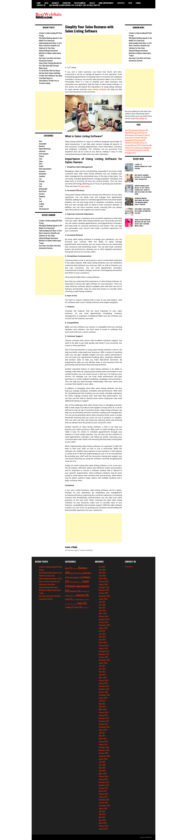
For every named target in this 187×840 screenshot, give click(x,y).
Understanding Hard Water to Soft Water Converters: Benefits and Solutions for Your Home (50, 45)
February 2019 (103, 794)
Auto (46, 3)
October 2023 (103, 657)
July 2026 (102, 567)
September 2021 (104, 727)
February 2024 (103, 645)
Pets (40, 186)
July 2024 (102, 631)
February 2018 (103, 826)
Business (55, 3)
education (66, 3)
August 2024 (103, 628)
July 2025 (102, 602)
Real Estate (42, 191)
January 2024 (103, 648)
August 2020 (103, 759)
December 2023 (104, 651)
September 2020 (104, 756)
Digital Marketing (45, 148)
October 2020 (103, 753)
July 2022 (102, 701)
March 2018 (103, 823)
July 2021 (102, 732)
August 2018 (103, 808)
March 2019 (103, 791)
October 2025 (103, 593)
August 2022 (103, 698)
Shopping (42, 196)
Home (39, 3)
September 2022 (104, 695)
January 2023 (103, 683)
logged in (77, 550)
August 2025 (103, 599)
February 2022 (103, 712)
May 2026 (102, 572)
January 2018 (103, 829)
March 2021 (103, 738)
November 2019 (104, 785)
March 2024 (103, 642)
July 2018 (102, 811)
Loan (40, 183)
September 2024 (104, 625)
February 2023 (103, 680)
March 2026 (103, 578)
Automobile (42, 143)
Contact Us (41, 5)
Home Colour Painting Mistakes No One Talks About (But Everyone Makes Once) (50, 65)
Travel (138, 3)
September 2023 (104, 660)
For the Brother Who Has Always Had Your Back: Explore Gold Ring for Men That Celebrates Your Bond (50, 73)
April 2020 (102, 770)
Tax (40, 198)
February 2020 (103, 776)
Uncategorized (44, 209)
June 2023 (102, 668)
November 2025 (104, 590)
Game (41, 161)
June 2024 (102, 634)
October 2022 (103, 692)
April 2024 (102, 639)
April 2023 (102, 674)
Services (42, 194)
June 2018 (102, 814)
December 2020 (104, 747)
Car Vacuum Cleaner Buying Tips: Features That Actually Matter (74, 5)
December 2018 (104, 799)
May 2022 (102, 703)
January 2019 (103, 797)
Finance (41, 156)
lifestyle (121, 3)
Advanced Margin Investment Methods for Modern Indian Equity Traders (50, 53)
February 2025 (103, 616)
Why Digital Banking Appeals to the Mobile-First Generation (50, 39)
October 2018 (103, 802)
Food (40, 158)
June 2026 (102, 569)
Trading (41, 204)
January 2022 (103, 715)
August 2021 (103, 730)
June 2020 (102, 765)
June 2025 (102, 604)
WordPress (149, 837)
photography (43, 188)
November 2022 (104, 689)
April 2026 (102, 575)
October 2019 (103, 788)
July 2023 (102, 666)
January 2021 (103, 744)
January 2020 (103, 779)
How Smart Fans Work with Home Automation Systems (50, 59)
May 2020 (102, 767)
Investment (42, 173)
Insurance (42, 171)
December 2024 (104, 619)
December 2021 (104, 718)
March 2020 (103, 773)
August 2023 (103, 663)
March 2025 (103, 613)
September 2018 (104, 805)
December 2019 (104, 782)
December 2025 (104, 587)
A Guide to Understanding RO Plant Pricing (50, 34)
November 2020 (104, 750)
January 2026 (103, 584)
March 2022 (103, 709)
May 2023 (102, 671)
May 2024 (102, 636)
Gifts (40, 163)
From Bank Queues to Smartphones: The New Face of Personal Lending (49, 80)
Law (40, 179)
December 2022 (104, 686)
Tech (130, 3)
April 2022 (102, 706)
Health (92, 3)
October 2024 (103, 622)
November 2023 (104, 654)
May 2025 (102, 607)
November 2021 (104, 721)
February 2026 (103, 581)
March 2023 (103, 677)
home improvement (106, 3)
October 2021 (103, 724)
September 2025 (104, 596)
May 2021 (102, 735)
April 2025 (102, 610)
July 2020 (102, 762)
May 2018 (102, 817)
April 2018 (102, 820)
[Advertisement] (93, 49)
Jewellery (42, 176)
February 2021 (103, 741)
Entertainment (80, 3)
